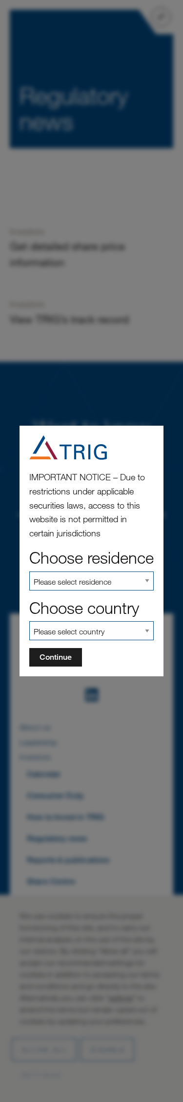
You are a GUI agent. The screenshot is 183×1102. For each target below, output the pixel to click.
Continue (56, 657)
